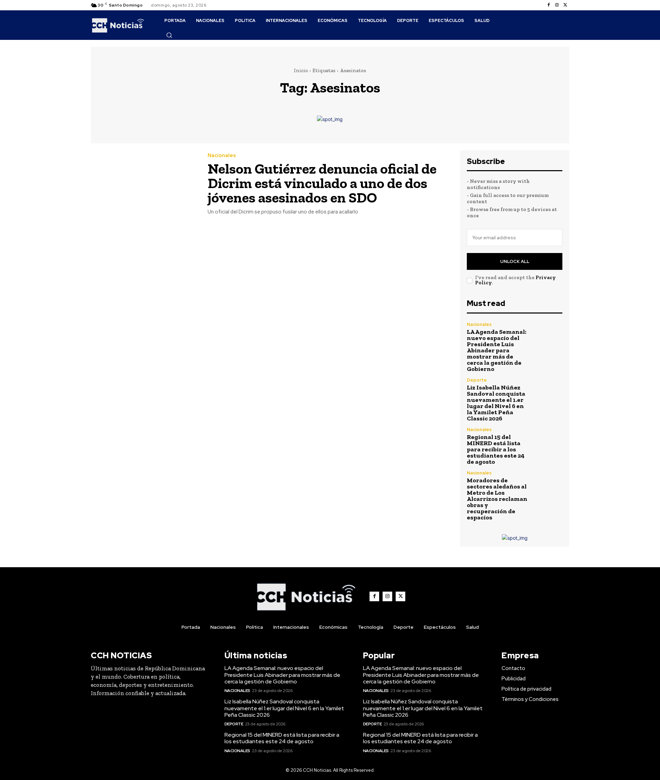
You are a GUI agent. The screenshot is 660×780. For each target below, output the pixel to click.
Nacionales (222, 155)
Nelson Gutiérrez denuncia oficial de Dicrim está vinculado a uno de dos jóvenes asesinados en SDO (322, 183)
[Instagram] (557, 5)
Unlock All (514, 261)
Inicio (301, 70)
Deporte (477, 380)
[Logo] (118, 25)
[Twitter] (565, 5)
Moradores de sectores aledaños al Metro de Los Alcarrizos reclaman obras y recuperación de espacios (497, 498)
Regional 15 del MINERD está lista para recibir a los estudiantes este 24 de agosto (496, 449)
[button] (169, 35)
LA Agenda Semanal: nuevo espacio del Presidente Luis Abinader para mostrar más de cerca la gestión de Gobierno (496, 350)
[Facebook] (548, 5)
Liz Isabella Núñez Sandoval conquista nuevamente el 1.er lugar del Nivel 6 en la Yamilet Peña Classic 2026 (496, 403)
